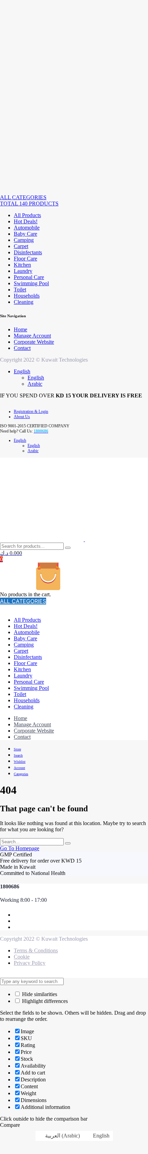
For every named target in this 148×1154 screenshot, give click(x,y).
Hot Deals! (26, 221)
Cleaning (23, 302)
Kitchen (22, 265)
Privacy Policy (29, 963)
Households (27, 296)
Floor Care (25, 258)
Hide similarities (39, 994)
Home (20, 329)
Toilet (20, 289)
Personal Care (29, 277)
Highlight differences (44, 1001)
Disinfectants (28, 252)
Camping (24, 240)
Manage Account (32, 336)
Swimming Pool (31, 283)
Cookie (22, 957)
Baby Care (25, 234)
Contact (22, 348)
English (22, 371)
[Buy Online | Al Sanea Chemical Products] (22, 191)
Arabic (35, 384)
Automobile (27, 228)
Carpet (21, 246)
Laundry (23, 271)
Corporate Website (34, 342)
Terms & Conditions (36, 950)
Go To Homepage (19, 848)
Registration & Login (31, 411)
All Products (27, 215)
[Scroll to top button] (137, 1126)
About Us (22, 416)
